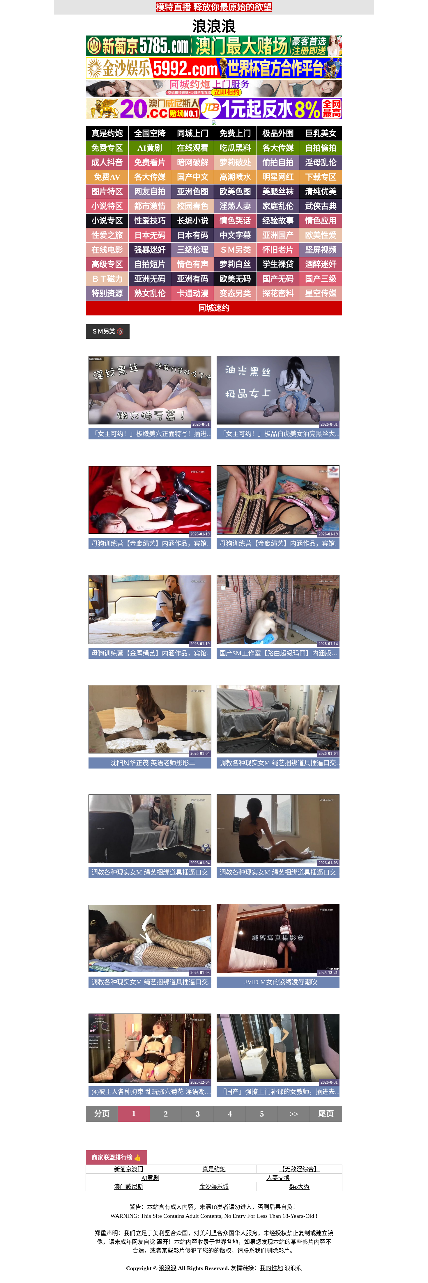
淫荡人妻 (235, 206)
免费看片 (150, 162)
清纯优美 (321, 191)
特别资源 (107, 293)
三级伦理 (192, 250)
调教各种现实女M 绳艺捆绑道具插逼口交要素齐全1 (164, 982)
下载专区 (321, 177)
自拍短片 (150, 264)
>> (294, 1114)
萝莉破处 (235, 162)
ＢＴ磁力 (107, 279)
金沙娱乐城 (214, 1186)
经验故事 (278, 221)
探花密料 (278, 293)
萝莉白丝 (235, 264)
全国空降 (150, 133)
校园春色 (192, 206)
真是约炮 (107, 133)
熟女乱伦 (150, 293)
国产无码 (278, 279)
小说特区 (107, 206)
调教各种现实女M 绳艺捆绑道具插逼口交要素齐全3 (164, 872)
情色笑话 (235, 221)
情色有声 (192, 264)
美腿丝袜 (278, 191)
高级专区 (107, 264)
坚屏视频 (321, 250)
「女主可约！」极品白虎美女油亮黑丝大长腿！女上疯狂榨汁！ (309, 433)
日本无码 (150, 235)
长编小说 (192, 221)
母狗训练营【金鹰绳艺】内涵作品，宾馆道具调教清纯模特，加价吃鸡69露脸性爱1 (208, 653)
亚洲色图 (192, 191)
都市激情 (150, 206)
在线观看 (192, 148)
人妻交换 (278, 1178)
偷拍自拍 (278, 162)
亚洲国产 (278, 235)
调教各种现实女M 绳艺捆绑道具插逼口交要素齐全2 (292, 872)
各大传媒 (278, 148)
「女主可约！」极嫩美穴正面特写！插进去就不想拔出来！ (174, 433)
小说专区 (107, 221)
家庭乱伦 (278, 206)
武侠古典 (321, 206)
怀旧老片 (278, 250)
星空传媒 (321, 293)
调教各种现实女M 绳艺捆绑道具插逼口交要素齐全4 (292, 762)
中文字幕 (235, 235)
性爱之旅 (107, 235)
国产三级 (321, 279)
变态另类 (235, 293)
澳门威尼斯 (128, 1186)
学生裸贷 (278, 264)
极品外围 (278, 133)
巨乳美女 (321, 133)
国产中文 (192, 177)
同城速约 (214, 308)
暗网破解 (192, 162)
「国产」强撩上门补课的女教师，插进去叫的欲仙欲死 (296, 1091)
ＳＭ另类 (235, 250)
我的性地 (271, 1268)
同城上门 (192, 133)
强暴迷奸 (150, 250)
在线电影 (107, 250)
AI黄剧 (149, 148)
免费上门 (235, 133)
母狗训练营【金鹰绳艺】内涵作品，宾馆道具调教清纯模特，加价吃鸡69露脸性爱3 (208, 543)
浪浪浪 (214, 26)
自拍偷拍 (321, 148)
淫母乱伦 (321, 162)
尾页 (326, 1114)
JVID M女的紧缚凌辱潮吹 (281, 982)
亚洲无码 (150, 279)
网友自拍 (150, 191)
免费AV (107, 177)
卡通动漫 (192, 293)
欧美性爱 (321, 235)
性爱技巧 (150, 221)
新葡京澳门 (128, 1169)
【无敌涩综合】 (299, 1169)
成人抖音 (107, 162)
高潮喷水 (235, 177)
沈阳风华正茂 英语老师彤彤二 (152, 762)
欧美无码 (235, 279)
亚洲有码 (192, 279)
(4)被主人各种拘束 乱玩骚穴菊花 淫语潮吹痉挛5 (159, 1091)
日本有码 (192, 235)
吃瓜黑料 (235, 148)
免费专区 (107, 148)
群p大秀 (299, 1186)
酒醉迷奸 (321, 264)
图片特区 (107, 191)
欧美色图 (235, 191)
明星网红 (278, 177)
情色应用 (321, 221)
